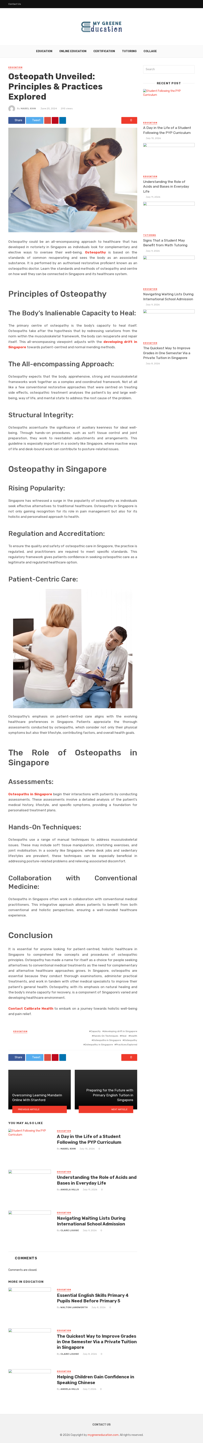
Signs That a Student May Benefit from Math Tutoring (165, 242)
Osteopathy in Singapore (99, 1044)
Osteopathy (130, 1040)
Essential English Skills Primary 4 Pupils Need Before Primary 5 (93, 1298)
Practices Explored (126, 1044)
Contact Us (14, 4)
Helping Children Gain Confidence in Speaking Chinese (95, 1379)
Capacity (96, 1031)
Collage (150, 51)
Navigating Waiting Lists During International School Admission (91, 1221)
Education (44, 51)
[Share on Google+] (47, 120)
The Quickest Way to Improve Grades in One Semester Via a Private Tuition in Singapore (97, 1342)
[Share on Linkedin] (62, 120)
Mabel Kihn (28, 108)
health (133, 1035)
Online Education (72, 51)
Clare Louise (69, 1230)
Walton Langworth (74, 1307)
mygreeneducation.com (103, 1435)
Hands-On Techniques (105, 1035)
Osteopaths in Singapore (107, 1040)
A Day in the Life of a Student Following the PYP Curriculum (89, 1139)
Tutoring (129, 51)
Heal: (124, 1035)
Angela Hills (69, 1189)
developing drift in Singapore (120, 1031)
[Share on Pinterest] (55, 120)
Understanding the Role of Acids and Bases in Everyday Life (97, 1180)
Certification (104, 51)
